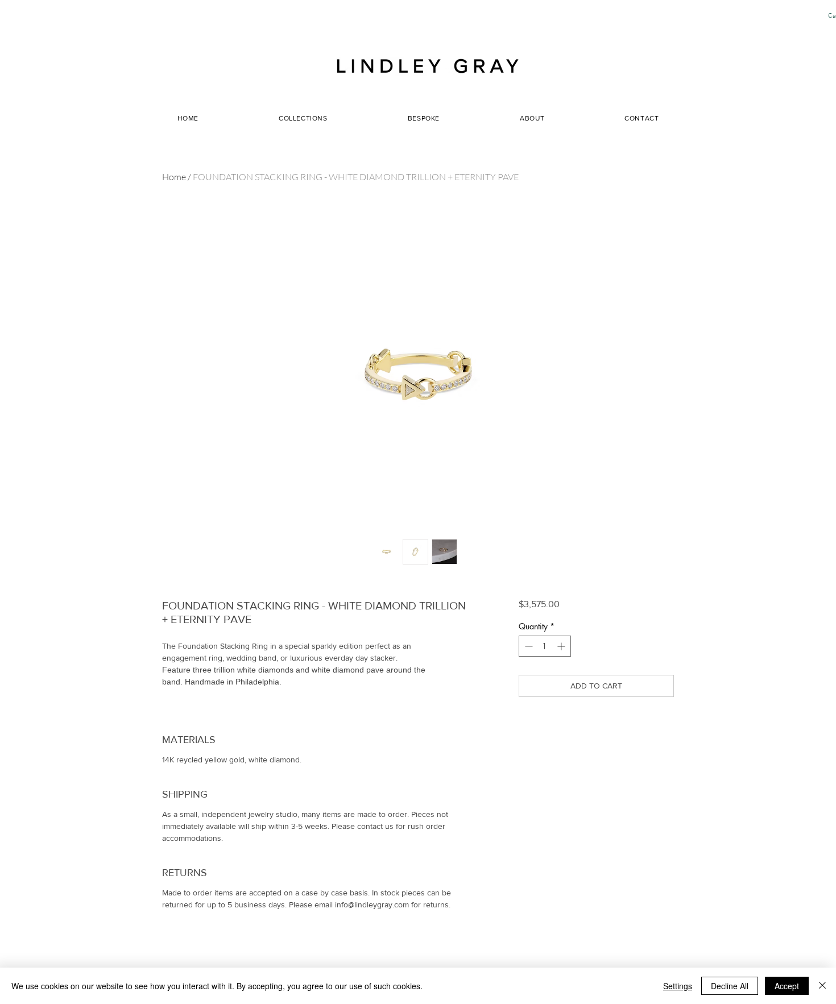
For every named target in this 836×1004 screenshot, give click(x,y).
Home (174, 176)
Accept (787, 985)
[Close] (822, 986)
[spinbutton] (545, 646)
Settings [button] (677, 985)
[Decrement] (527, 646)
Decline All (729, 985)
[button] (532, 118)
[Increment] (562, 646)
